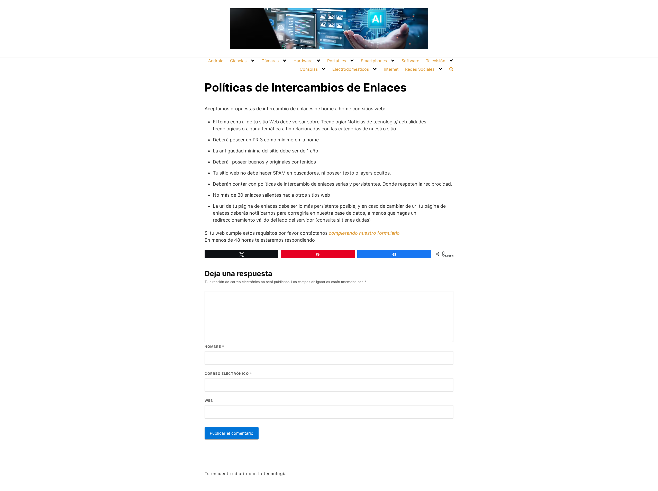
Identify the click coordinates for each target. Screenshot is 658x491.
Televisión (435, 60)
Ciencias (238, 60)
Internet (391, 69)
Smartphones (374, 60)
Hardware (303, 60)
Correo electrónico (228, 373)
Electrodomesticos (350, 69)
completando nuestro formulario (364, 233)
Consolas (309, 69)
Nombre (214, 346)
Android (216, 60)
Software (410, 60)
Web (209, 400)
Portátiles (336, 60)
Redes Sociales (419, 69)
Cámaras (270, 60)
